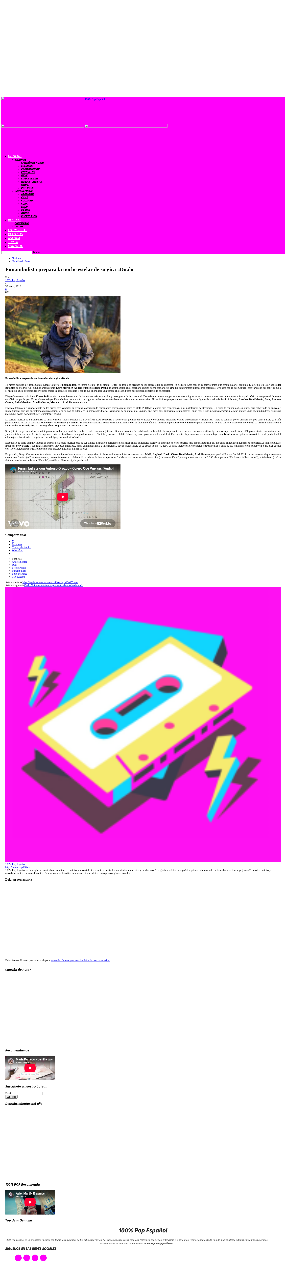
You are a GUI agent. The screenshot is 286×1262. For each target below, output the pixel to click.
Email (8, 1093)
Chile (24, 197)
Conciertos (22, 223)
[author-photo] (143, 861)
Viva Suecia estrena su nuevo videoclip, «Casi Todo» (50, 582)
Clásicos (27, 166)
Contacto (15, 246)
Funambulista (19, 570)
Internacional (24, 191)
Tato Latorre (18, 576)
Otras (25, 184)
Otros (25, 213)
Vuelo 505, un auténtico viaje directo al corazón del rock (53, 585)
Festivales (28, 172)
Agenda (14, 238)
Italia (24, 206)
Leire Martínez (19, 573)
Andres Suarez (19, 561)
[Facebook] (18, 1258)
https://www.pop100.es (17, 867)
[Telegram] (43, 1258)
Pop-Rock (27, 188)
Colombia (27, 200)
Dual (14, 564)
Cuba (24, 203)
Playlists (15, 234)
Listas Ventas (29, 178)
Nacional (20, 159)
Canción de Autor (32, 162)
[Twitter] (26, 1258)
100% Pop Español (15, 280)
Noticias (15, 156)
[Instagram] (35, 1258)
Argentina (27, 194)
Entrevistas (17, 230)
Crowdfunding (30, 169)
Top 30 (13, 242)
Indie (24, 175)
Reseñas (14, 220)
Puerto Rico (29, 216)
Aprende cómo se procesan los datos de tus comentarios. (80, 960)
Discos (19, 226)
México (25, 210)
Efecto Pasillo (19, 567)
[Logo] (43, 126)
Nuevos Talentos (32, 181)
